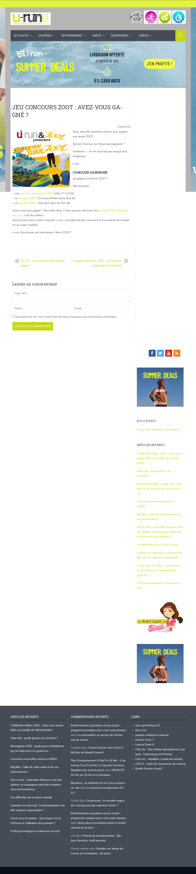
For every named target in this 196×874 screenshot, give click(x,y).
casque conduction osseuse (152, 734)
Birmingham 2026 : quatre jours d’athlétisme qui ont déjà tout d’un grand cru (160, 488)
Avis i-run (140, 730)
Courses (44, 35)
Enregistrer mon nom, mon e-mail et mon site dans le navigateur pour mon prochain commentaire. (66, 317)
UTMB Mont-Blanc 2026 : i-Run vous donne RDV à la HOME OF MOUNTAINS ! (159, 458)
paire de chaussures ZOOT (36, 193)
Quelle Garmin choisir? (149, 768)
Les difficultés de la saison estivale (158, 544)
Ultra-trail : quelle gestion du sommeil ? (34, 738)
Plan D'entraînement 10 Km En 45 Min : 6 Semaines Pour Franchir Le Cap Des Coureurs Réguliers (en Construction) (98, 765)
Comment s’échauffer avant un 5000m (34, 758)
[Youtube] (168, 353)
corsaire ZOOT (28, 198)
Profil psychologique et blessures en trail (35, 831)
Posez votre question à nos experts (158, 429)
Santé (96, 35)
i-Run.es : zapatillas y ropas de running (158, 758)
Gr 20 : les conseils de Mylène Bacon (43, 263)
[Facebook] (152, 353)
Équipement (120, 35)
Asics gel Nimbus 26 (147, 725)
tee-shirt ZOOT (28, 202)
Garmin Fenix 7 (144, 739)
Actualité (21, 35)
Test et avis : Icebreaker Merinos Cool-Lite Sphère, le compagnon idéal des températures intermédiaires (160, 531)
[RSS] (176, 353)
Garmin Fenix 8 (144, 744)
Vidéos (144, 35)
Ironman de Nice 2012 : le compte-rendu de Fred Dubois (97, 263)
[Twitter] (160, 353)
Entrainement (71, 35)
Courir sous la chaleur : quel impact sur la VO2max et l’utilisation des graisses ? (158, 570)
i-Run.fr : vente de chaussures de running (160, 763)
